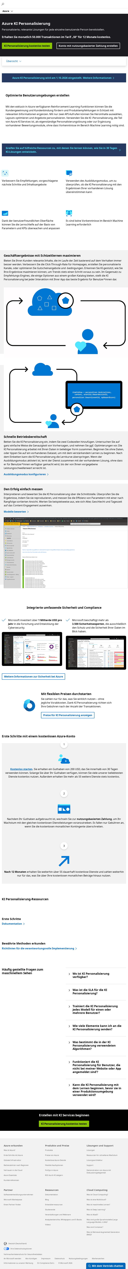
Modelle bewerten (15, 511)
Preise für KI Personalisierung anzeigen (67, 715)
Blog (47, 1199)
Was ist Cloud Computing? (97, 1194)
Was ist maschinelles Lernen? (98, 1204)
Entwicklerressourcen (54, 1204)
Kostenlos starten (21, 769)
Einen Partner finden (12, 1204)
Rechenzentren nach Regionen (16, 1165)
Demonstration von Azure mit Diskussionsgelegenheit (99, 1171)
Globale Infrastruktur (12, 1160)
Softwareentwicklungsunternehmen (18, 1194)
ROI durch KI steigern (54, 1175)
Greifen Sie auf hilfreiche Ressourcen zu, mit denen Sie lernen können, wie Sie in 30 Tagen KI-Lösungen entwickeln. (61, 150)
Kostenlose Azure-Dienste (55, 1160)
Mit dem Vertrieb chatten (107, 1266)
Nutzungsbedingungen (78, 1258)
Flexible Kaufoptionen (54, 1165)
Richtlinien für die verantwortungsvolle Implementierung (38, 948)
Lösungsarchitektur (95, 1160)
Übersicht (12, 61)
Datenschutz (60, 1258)
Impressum (45, 1258)
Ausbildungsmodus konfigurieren (25, 474)
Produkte (49, 1150)
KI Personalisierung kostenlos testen (27, 46)
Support (90, 1165)
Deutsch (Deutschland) (17, 1243)
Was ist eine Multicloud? (96, 1199)
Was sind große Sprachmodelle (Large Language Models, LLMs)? (102, 1220)
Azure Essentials (10, 1175)
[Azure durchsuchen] (3, 4)
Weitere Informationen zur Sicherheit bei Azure (33, 676)
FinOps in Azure (51, 1170)
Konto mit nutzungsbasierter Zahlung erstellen (88, 46)
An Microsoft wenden (12, 1258)
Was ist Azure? (9, 1150)
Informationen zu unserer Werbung (18, 1263)
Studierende (50, 1209)
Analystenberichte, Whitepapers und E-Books (63, 1219)
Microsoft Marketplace (13, 1199)
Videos (48, 1224)
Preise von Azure (52, 1155)
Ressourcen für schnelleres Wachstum (102, 1155)
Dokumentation (12, 923)
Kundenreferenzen (11, 1180)
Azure (6, 11)
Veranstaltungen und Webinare (58, 1214)
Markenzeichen (98, 1258)
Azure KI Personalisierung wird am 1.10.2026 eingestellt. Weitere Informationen (62, 78)
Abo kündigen (31, 1258)
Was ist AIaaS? (92, 1214)
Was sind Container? (95, 1227)
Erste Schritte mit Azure (13, 1155)
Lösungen (91, 1150)
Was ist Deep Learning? (96, 1209)
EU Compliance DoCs (45, 1263)
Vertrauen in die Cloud (13, 1170)
